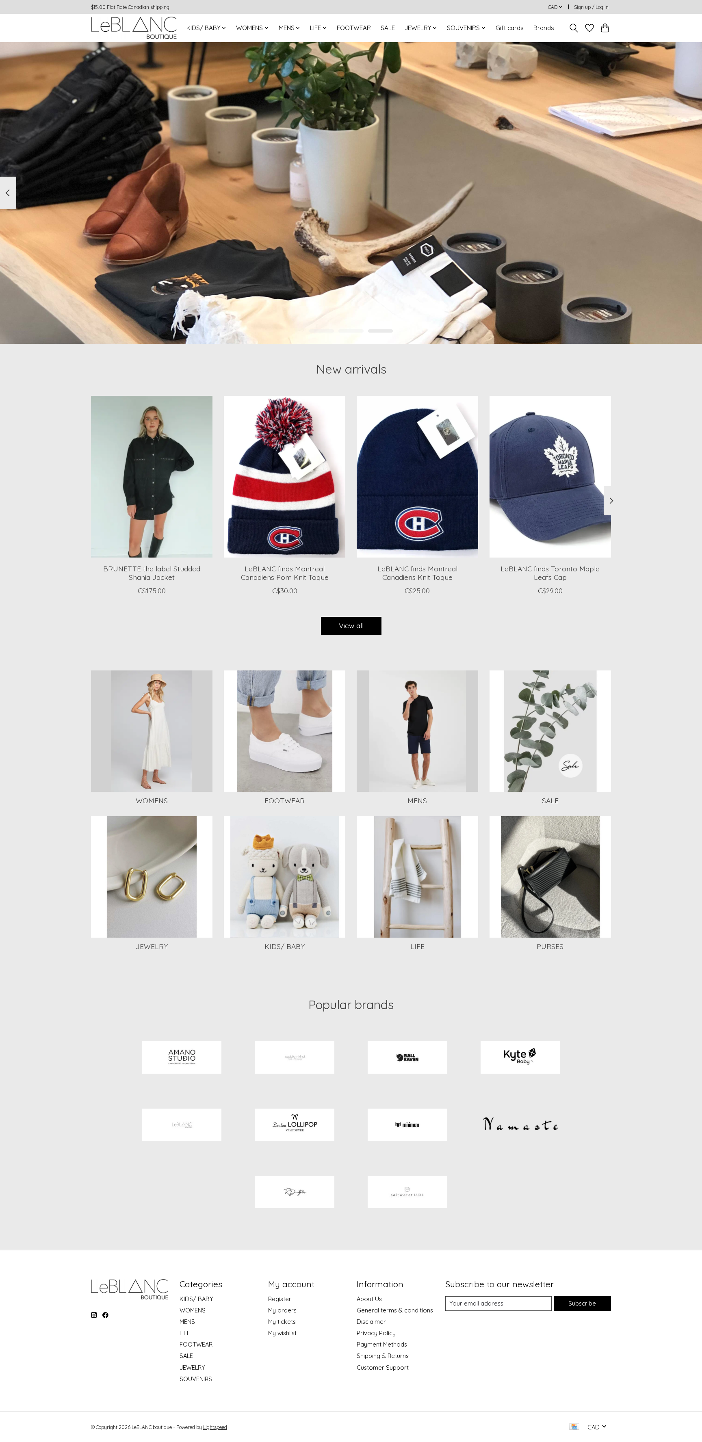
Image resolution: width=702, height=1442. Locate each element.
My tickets (282, 1321)
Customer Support (383, 1367)
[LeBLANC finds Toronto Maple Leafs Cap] (550, 477)
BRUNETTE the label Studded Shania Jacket (151, 572)
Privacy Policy (376, 1333)
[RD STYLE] (294, 1193)
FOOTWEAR (354, 28)
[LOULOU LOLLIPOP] (294, 1126)
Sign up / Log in (591, 7)
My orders (282, 1310)
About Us (369, 1299)
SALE (388, 28)
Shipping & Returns (383, 1356)
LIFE (417, 946)
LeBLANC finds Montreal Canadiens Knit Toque (417, 572)
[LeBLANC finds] (182, 1126)
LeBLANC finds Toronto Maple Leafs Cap (550, 572)
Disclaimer (371, 1321)
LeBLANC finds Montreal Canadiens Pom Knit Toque (285, 572)
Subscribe (582, 1303)
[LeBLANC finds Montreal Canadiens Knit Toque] (417, 477)
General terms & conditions (395, 1310)
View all (351, 625)
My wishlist (282, 1333)
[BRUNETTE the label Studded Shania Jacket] (151, 477)
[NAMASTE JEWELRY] (520, 1126)
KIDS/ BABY (284, 946)
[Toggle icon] (574, 28)
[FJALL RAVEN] (407, 1058)
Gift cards (510, 28)
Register (279, 1299)
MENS (417, 800)
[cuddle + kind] (294, 1058)
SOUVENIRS (196, 1379)
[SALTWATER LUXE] (407, 1193)
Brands (543, 28)
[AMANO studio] (182, 1058)
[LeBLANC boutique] (134, 28)
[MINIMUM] (407, 1126)
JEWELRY (152, 946)
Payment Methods (382, 1344)
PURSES (550, 946)
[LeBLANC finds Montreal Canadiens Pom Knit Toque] (284, 477)
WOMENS (152, 800)
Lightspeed (215, 1427)
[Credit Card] (574, 1427)
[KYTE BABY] (520, 1058)
